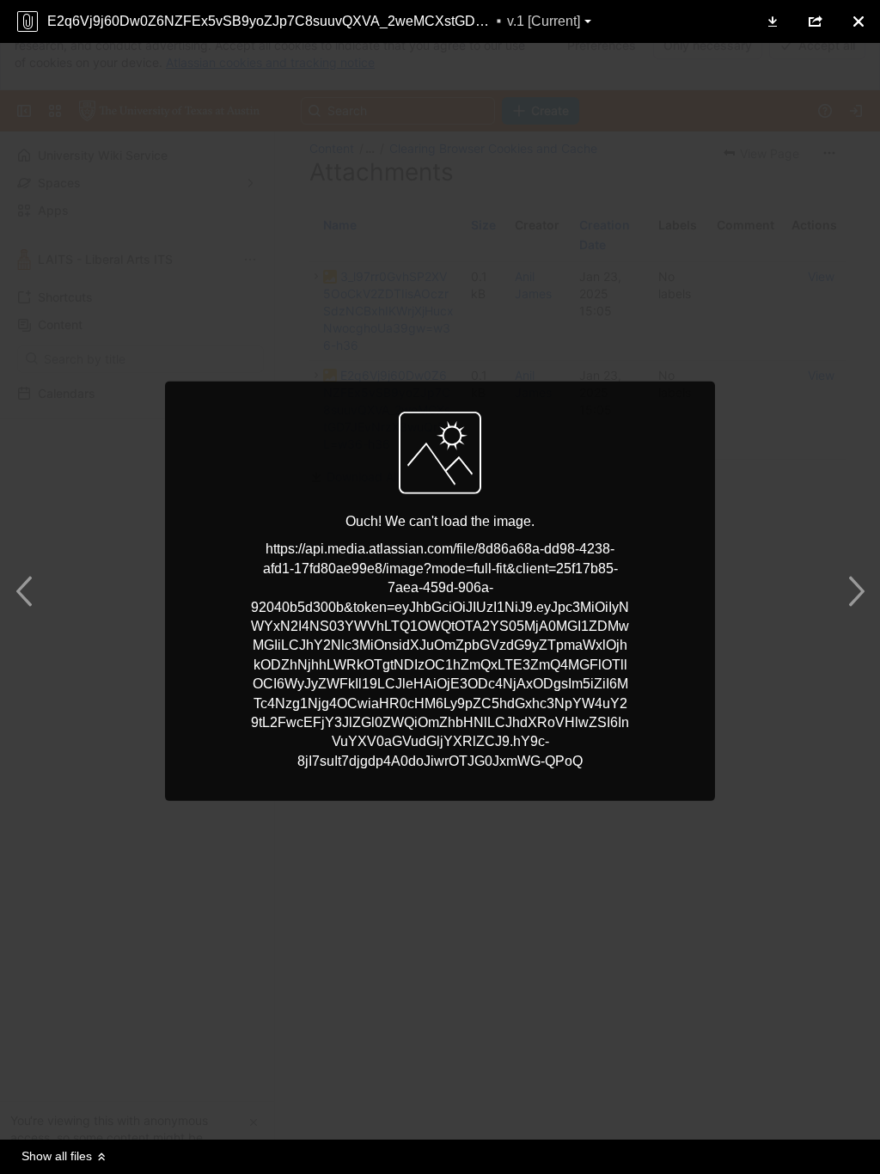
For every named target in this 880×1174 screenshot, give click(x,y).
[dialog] (440, 587)
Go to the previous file (28, 591)
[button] (772, 21)
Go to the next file (852, 591)
